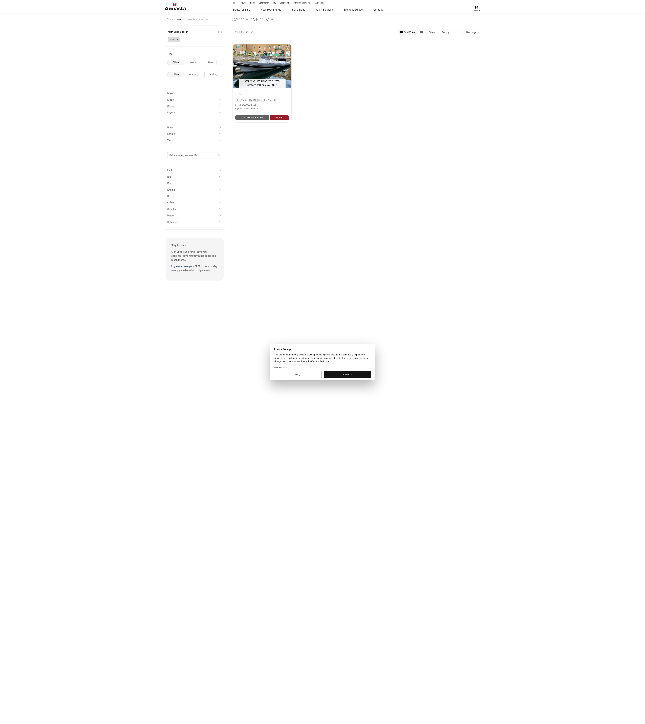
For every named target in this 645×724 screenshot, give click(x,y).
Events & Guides (353, 9)
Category (172, 222)
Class (170, 106)
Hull (169, 170)
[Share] (287, 54)
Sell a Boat (298, 9)
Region (171, 215)
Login (174, 266)
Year (169, 140)
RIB (274, 3)
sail (213, 74)
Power (243, 3)
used (190, 19)
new (179, 19)
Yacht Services (324, 9)
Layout (171, 112)
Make (170, 93)
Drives (170, 196)
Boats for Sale (241, 9)
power (194, 74)
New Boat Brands (271, 9)
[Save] (287, 47)
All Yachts (320, 3)
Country (171, 209)
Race (252, 3)
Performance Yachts (302, 3)
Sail (234, 3)
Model (170, 99)
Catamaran (264, 3)
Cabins (171, 202)
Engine (171, 189)
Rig (169, 176)
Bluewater (284, 3)
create (184, 266)
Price (170, 127)
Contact (378, 9)
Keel (169, 183)
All (176, 62)
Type (170, 53)
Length (171, 133)
